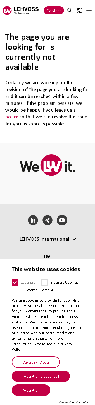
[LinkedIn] (33, 220)
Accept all (31, 390)
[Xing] (47, 220)
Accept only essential (41, 376)
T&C (47, 256)
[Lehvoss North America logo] (20, 10)
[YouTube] (62, 220)
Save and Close (36, 362)
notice (11, 117)
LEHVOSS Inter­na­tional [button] (44, 239)
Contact (54, 10)
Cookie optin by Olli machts (73, 402)
